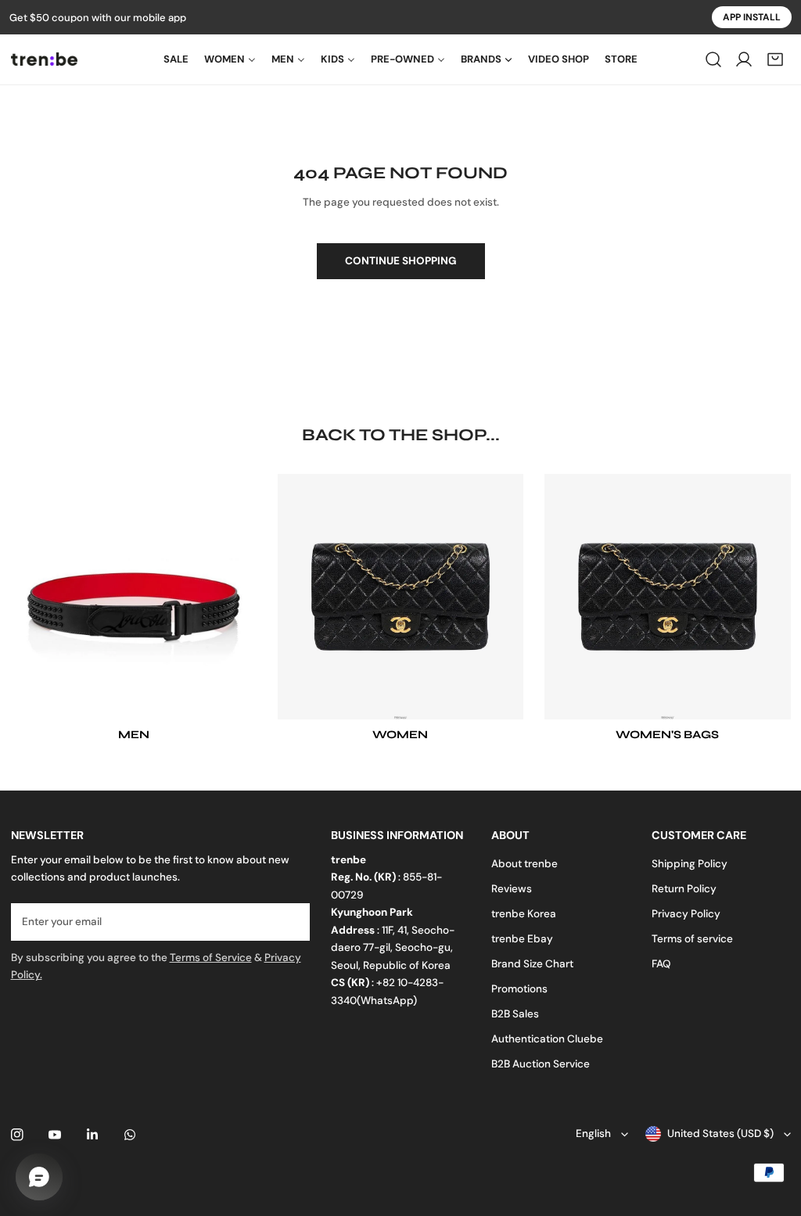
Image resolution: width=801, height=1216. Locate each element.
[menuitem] (176, 59)
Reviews (511, 888)
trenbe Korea (523, 913)
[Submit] (290, 921)
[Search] (713, 59)
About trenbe (524, 863)
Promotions (519, 988)
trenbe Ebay (522, 938)
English (593, 1133)
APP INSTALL (752, 17)
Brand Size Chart (532, 963)
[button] (775, 59)
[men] (134, 596)
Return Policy (684, 888)
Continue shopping (401, 260)
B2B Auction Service (540, 1064)
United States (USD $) (720, 1133)
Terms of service (692, 938)
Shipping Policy (689, 863)
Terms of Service (211, 957)
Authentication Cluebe (547, 1039)
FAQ (661, 963)
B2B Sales (515, 1014)
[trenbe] (44, 59)
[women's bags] (667, 596)
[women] (400, 596)
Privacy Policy (686, 913)
